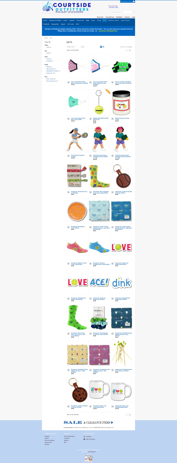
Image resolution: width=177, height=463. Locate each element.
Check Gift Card (110, 17)
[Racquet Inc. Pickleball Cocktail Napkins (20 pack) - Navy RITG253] (121, 317)
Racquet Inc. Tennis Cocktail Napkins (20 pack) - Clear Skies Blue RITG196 (101, 228)
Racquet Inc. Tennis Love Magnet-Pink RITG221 (121, 263)
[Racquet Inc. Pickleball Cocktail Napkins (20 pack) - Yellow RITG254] (77, 354)
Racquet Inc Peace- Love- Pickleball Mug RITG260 (122, 406)
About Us (66, 440)
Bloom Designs (50, 69)
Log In (133, 17)
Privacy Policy (48, 442)
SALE (48, 47)
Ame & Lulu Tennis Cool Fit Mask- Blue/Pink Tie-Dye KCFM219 (100, 83)
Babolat (48, 66)
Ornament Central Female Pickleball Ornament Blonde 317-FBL (100, 157)
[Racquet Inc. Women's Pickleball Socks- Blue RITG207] (99, 247)
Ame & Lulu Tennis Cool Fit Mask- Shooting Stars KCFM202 (79, 82)
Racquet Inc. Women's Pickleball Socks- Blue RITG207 (101, 263)
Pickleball (49, 61)
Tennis (48, 59)
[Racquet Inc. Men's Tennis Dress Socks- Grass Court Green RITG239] (77, 317)
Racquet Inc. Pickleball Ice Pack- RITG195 (78, 227)
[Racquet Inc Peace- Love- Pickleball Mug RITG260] (121, 390)
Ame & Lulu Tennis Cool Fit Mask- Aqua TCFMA (78, 119)
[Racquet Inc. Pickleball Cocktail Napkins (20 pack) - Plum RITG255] (99, 354)
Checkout (127, 17)
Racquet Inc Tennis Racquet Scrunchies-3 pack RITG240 (100, 333)
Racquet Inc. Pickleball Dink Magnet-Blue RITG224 (122, 298)
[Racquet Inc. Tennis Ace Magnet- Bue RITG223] (99, 282)
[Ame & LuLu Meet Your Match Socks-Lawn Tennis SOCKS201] (121, 66)
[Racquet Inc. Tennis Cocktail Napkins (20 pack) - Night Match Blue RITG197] (121, 211)
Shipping (47, 436)
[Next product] (130, 50)
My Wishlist (119, 17)
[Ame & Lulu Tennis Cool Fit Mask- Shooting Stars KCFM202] (77, 66)
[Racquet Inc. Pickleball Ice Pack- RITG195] (77, 211)
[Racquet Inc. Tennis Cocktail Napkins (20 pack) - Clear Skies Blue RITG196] (99, 211)
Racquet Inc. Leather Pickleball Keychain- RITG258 (79, 406)
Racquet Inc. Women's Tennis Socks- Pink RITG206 (79, 263)
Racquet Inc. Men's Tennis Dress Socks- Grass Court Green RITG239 (78, 334)
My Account (100, 17)
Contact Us (67, 438)
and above (51, 81)
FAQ (65, 442)
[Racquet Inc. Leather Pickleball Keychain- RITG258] (77, 390)
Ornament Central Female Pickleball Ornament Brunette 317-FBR (123, 157)
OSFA (48, 53)
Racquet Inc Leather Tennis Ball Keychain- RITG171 (123, 192)
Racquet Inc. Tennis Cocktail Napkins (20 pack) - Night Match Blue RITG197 (123, 228)
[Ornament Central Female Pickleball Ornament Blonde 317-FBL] (99, 139)
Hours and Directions (69, 436)
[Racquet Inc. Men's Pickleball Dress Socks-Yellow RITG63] (99, 176)
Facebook (88, 436)
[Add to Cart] (68, 82)
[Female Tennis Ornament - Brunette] (77, 139)
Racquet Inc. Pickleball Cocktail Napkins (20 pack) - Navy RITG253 (123, 334)
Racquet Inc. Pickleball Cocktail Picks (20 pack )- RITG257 (123, 370)
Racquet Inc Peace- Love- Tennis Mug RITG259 (100, 406)
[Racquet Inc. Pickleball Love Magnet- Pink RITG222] (77, 282)
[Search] (133, 12)
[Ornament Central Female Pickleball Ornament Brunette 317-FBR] (121, 139)
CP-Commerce (92, 451)
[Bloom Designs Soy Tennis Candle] (121, 102)
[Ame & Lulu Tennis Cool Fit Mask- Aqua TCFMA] (77, 102)
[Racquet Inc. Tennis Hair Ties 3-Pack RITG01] (77, 176)
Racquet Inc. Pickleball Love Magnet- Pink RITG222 (78, 298)
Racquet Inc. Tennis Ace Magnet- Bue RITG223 (99, 298)
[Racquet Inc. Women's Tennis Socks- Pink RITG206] (77, 247)
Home (46, 38)
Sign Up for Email (90, 439)
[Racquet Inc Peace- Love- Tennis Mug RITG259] (99, 390)
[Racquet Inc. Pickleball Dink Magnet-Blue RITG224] (121, 282)
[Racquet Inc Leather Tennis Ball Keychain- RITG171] (121, 176)
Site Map (47, 444)
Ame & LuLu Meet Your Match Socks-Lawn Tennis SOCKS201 (123, 82)
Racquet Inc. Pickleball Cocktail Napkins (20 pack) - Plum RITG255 (101, 371)
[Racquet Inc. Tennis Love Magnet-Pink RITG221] (121, 247)
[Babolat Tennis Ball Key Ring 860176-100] (99, 102)
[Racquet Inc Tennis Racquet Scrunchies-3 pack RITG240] (99, 317)
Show (121, 46)
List (103, 47)
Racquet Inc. (50, 73)
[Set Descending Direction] (83, 47)
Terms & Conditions (49, 440)
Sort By (69, 46)
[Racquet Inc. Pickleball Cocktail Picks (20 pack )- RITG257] (121, 354)
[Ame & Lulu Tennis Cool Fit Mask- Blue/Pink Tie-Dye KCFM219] (99, 66)
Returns (47, 438)
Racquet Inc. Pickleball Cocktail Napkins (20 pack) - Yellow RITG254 (79, 371)
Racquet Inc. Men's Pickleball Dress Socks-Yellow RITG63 (101, 192)
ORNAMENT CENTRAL (52, 71)
